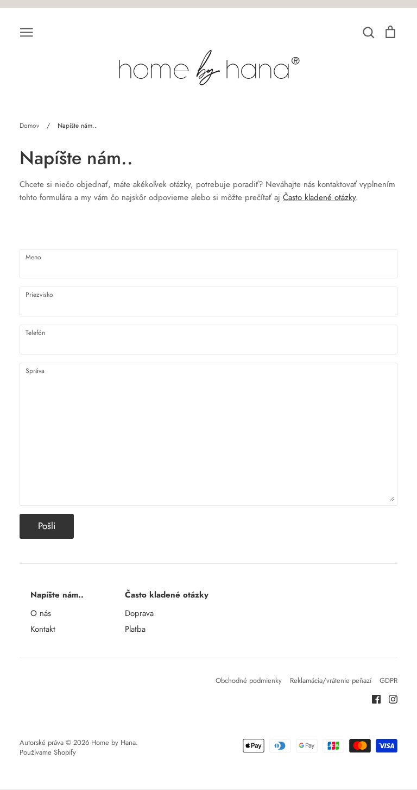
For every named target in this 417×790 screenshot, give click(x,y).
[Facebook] (372, 699)
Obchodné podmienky (249, 680)
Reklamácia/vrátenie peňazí (330, 680)
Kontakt (42, 629)
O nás (40, 613)
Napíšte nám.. (57, 595)
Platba (135, 629)
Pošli (46, 525)
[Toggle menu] (27, 31)
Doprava (139, 613)
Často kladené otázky (319, 197)
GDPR (388, 680)
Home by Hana (113, 742)
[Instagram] (389, 699)
